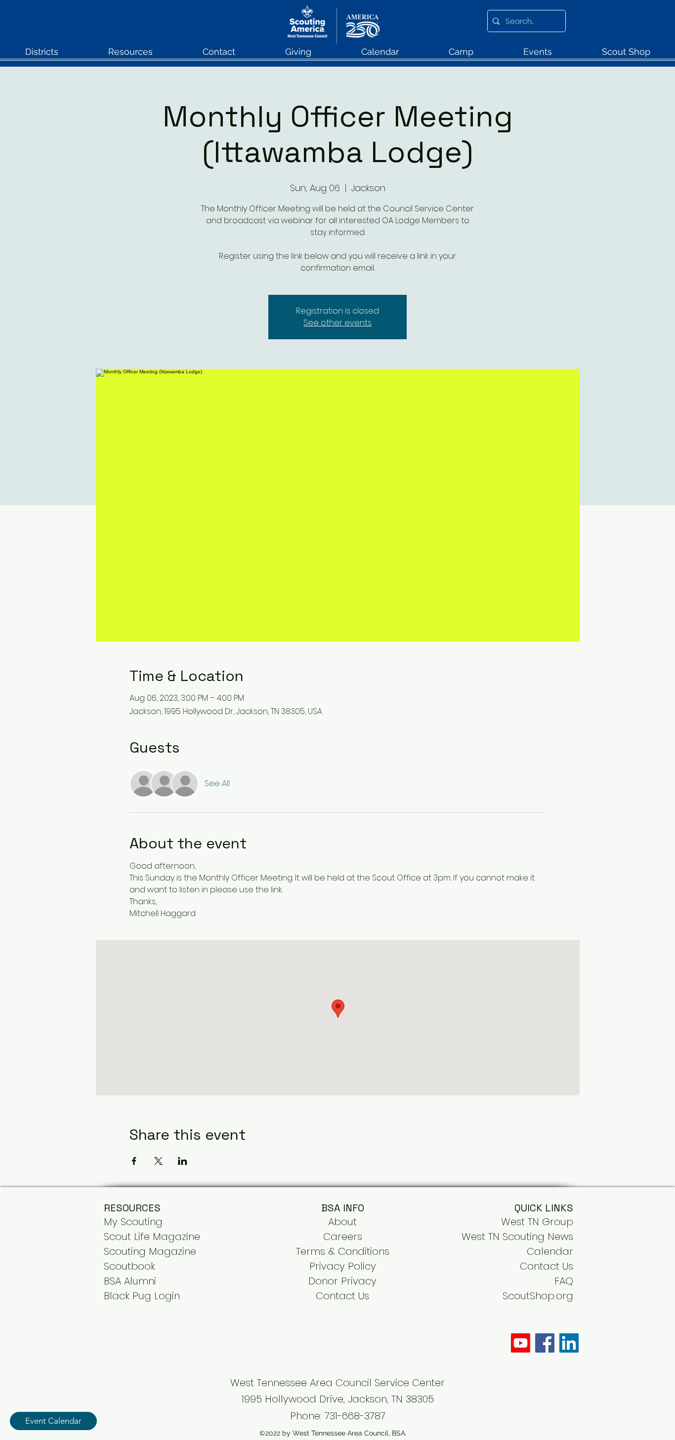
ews (563, 1236)
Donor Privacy (342, 1281)
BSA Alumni (130, 1281)
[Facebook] (544, 1343)
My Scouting (133, 1222)
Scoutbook (129, 1266)
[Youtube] (520, 1343)
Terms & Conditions (342, 1251)
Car (332, 1236)
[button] (41, 55)
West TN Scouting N (508, 1236)
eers (351, 1236)
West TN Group (537, 1222)
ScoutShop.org (538, 1296)
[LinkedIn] (569, 1343)
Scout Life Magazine (152, 1236)
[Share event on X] (158, 1161)
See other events (337, 322)
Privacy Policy (342, 1266)
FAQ (563, 1281)
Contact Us (546, 1266)
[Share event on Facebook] (134, 1161)
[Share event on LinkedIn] (182, 1161)
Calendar (550, 1251)
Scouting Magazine (150, 1251)
